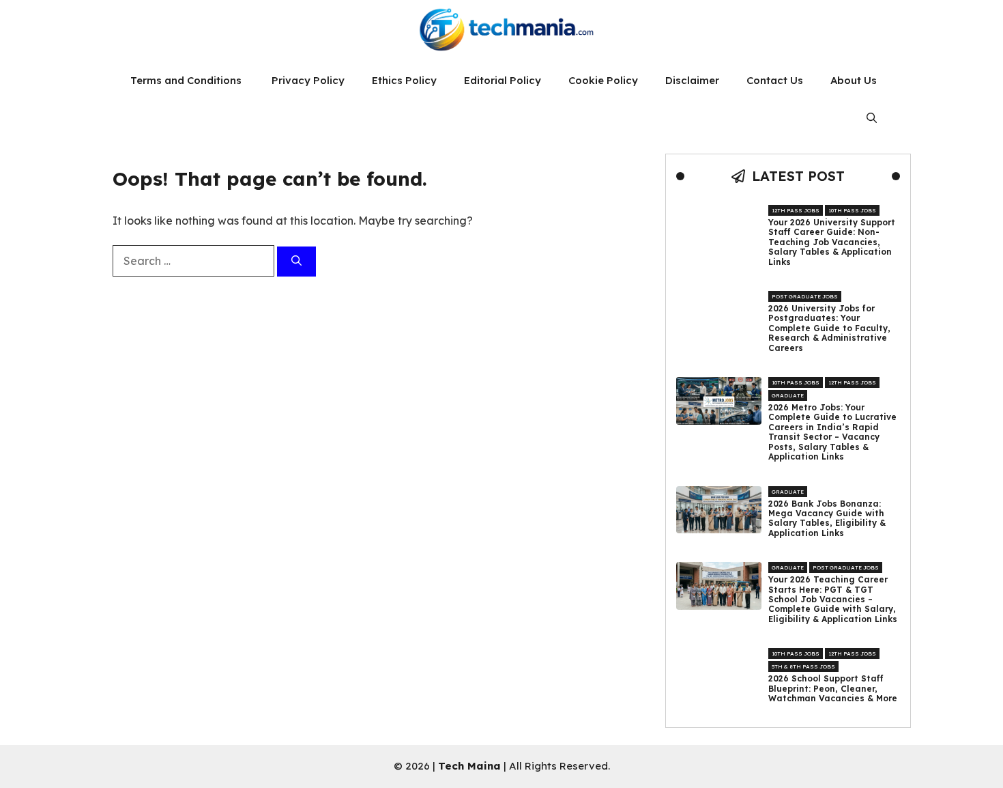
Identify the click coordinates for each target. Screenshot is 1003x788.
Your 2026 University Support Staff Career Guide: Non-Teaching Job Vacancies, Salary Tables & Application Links (831, 242)
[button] (871, 118)
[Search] (296, 262)
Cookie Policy (603, 80)
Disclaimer (692, 80)
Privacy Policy (308, 80)
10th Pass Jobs (852, 210)
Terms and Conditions (187, 80)
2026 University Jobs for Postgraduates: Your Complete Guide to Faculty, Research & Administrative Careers (829, 328)
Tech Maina (469, 765)
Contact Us (774, 80)
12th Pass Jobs (795, 210)
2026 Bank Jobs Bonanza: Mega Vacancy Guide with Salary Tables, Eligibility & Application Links (827, 518)
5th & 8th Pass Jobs (803, 666)
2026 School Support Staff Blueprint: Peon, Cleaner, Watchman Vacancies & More (832, 688)
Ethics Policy (404, 80)
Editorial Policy (502, 80)
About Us (853, 80)
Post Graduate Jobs (805, 296)
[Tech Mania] (501, 30)
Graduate (788, 395)
